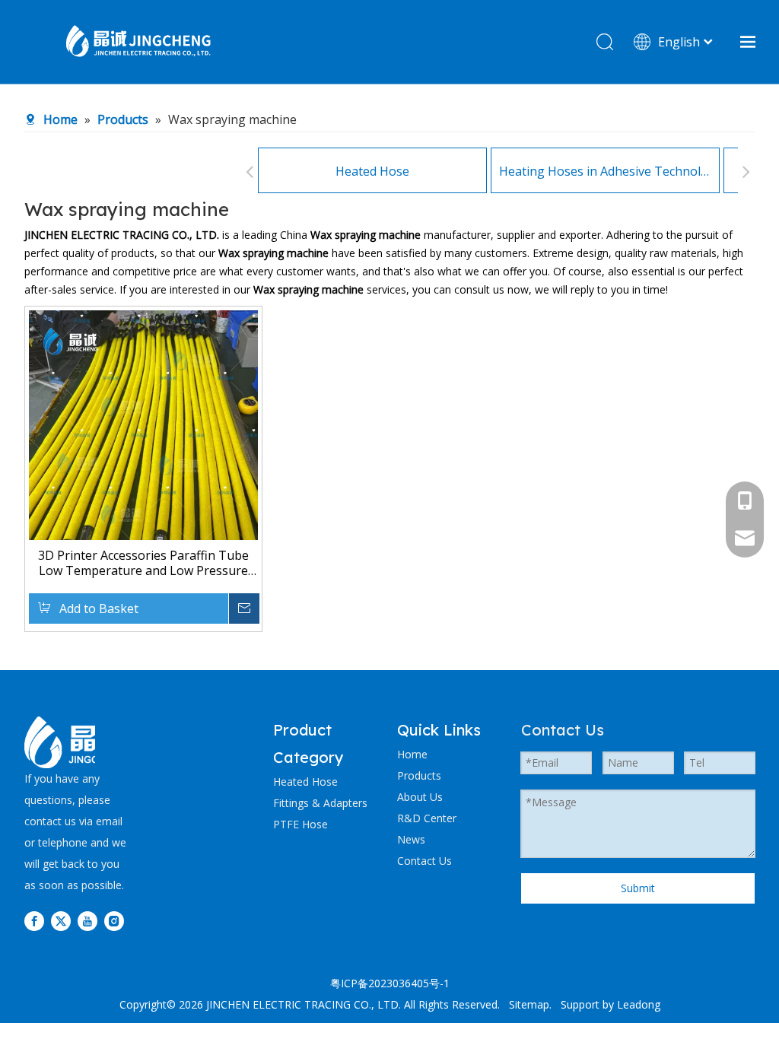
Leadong (638, 1004)
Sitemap (529, 1004)
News (411, 839)
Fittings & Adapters (320, 803)
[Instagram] (114, 921)
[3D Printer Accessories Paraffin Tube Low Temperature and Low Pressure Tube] (143, 462)
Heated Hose (372, 171)
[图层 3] (75, 742)
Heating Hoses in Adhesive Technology (605, 171)
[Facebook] (34, 921)
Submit (638, 888)
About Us (420, 797)
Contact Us (424, 860)
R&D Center (426, 818)
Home (412, 754)
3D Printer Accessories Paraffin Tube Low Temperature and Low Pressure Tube (143, 563)
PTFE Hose (300, 824)
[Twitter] (61, 921)
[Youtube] (87, 921)
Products (419, 775)
